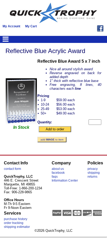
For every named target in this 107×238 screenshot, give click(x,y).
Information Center (65, 180)
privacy (93, 169)
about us (58, 169)
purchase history (15, 219)
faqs (55, 176)
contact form (12, 169)
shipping (94, 173)
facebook (58, 173)
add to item (52, 139)
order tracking (13, 223)
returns (92, 176)
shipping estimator (17, 227)
